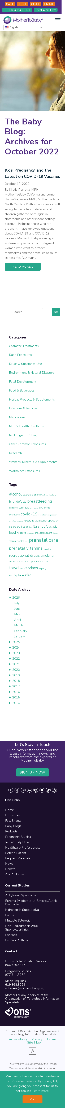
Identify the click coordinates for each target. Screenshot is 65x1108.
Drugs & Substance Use (25, 364)
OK (32, 1099)
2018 (16, 681)
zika (28, 575)
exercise (20, 521)
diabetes (12, 521)
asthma (45, 495)
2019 (16, 675)
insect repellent (43, 533)
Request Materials (17, 858)
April (17, 620)
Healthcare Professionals (22, 847)
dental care (42, 515)
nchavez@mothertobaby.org (24, 988)
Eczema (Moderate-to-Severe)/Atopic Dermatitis (31, 902)
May (17, 614)
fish (30, 527)
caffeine (13, 507)
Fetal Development (22, 382)
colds (47, 507)
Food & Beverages (21, 390)
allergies (28, 495)
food (12, 532)
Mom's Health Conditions (26, 426)
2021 (16, 664)
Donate (10, 869)
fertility (27, 520)
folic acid (52, 526)
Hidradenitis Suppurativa (22, 910)
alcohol (15, 494)
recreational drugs (24, 555)
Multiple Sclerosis (17, 920)
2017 (16, 686)
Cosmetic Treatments (24, 346)
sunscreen (22, 561)
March (18, 625)
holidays (21, 533)
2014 (16, 703)
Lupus (9, 915)
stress (12, 561)
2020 (16, 670)
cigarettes (34, 508)
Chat (35, 4)
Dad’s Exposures (20, 355)
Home (9, 810)
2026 (16, 598)
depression (52, 515)
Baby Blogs (13, 826)
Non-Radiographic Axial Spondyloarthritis (21, 928)
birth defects (18, 501)
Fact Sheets (13, 821)
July (17, 603)
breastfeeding (39, 501)
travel (14, 568)
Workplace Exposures (24, 471)
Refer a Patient (17, 10)
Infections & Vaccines (23, 408)
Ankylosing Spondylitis (20, 895)
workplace (16, 575)
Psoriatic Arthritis (16, 940)
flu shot (39, 526)
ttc (21, 568)
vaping (42, 568)
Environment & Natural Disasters (31, 373)
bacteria (52, 495)
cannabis (24, 508)
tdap (46, 561)
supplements (36, 561)
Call (10, 4)
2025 (16, 642)
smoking (47, 555)
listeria (55, 533)
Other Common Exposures (27, 444)
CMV (41, 508)
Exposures (12, 815)
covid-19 (29, 514)
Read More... (22, 267)
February (20, 631)
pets (26, 541)
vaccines (31, 568)
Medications (17, 417)
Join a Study (46, 10)
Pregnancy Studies (18, 837)
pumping (47, 549)
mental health (16, 541)
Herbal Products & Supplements (32, 399)
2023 (16, 653)
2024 (16, 647)
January (19, 636)
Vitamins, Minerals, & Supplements (33, 462)
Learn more (40, 1091)
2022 (16, 659)
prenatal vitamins (26, 548)
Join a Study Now (17, 842)
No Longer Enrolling (23, 435)
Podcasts (11, 831)
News (9, 864)
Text (22, 4)
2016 (16, 692)
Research (15, 453)
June (17, 609)
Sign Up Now (32, 772)
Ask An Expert (15, 874)
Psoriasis (11, 935)
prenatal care (43, 540)
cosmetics (14, 514)
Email (49, 4)
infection (30, 533)
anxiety (38, 494)
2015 (16, 697)
